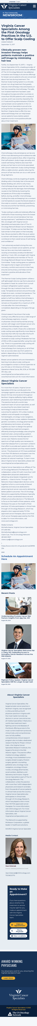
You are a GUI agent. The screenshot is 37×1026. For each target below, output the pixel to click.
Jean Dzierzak (11, 866)
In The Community (10, 13)
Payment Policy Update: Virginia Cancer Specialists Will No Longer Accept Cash (17, 681)
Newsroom (12, 15)
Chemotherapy (7, 42)
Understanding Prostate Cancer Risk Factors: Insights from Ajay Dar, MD (16, 617)
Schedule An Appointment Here (17, 557)
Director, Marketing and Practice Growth (17, 868)
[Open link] (34, 6)
